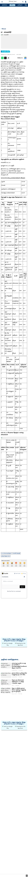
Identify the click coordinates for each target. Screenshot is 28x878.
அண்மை (4, 5)
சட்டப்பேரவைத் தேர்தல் (6, 553)
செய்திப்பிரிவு (5, 51)
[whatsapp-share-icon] (2, 59)
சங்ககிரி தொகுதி (16, 553)
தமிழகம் (20, 5)
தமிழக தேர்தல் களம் (6, 556)
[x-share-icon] (5, 59)
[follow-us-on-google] (25, 58)
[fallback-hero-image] (6, 665)
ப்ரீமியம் (12, 5)
